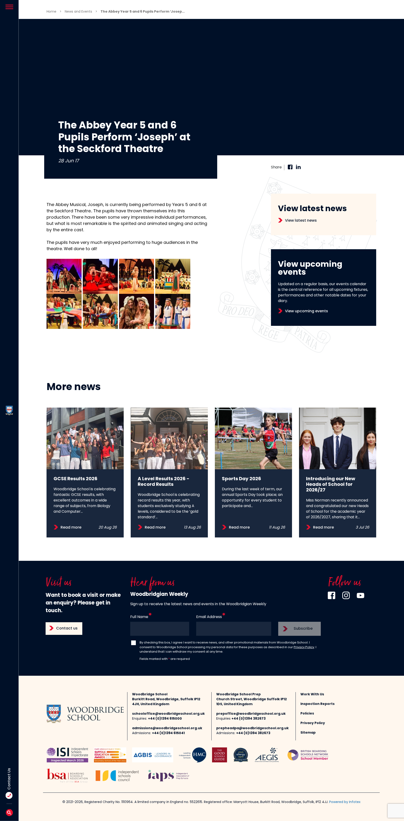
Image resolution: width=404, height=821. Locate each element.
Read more (71, 528)
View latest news (301, 221)
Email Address (209, 617)
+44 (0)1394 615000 (165, 719)
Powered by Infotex (345, 802)
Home (51, 12)
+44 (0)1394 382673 (248, 719)
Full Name (139, 617)
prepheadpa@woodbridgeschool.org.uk (252, 728)
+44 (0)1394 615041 (168, 733)
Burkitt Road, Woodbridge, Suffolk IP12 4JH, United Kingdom (166, 702)
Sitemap (308, 733)
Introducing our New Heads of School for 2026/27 (330, 485)
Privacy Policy (304, 647)
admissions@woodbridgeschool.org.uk (167, 728)
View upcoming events (306, 311)
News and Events (78, 12)
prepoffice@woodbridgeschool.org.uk (251, 714)
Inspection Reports (317, 704)
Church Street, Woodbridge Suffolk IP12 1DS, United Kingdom (251, 702)
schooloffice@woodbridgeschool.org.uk (168, 714)
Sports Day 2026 (241, 479)
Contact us (67, 628)
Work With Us (312, 694)
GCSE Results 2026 (75, 479)
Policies (307, 713)
